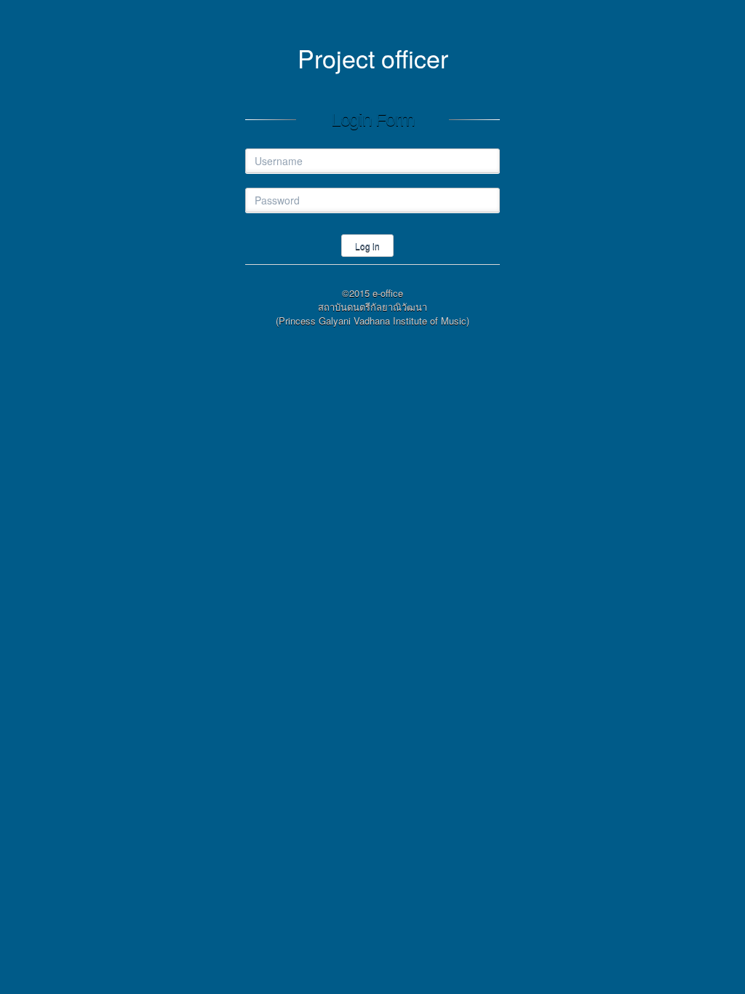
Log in (367, 245)
